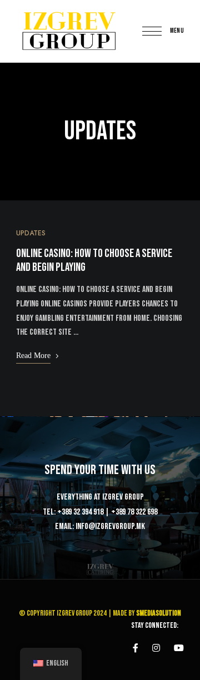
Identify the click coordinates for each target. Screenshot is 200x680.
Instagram (156, 647)
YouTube (179, 647)
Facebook (135, 647)
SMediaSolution (158, 613)
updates (31, 233)
